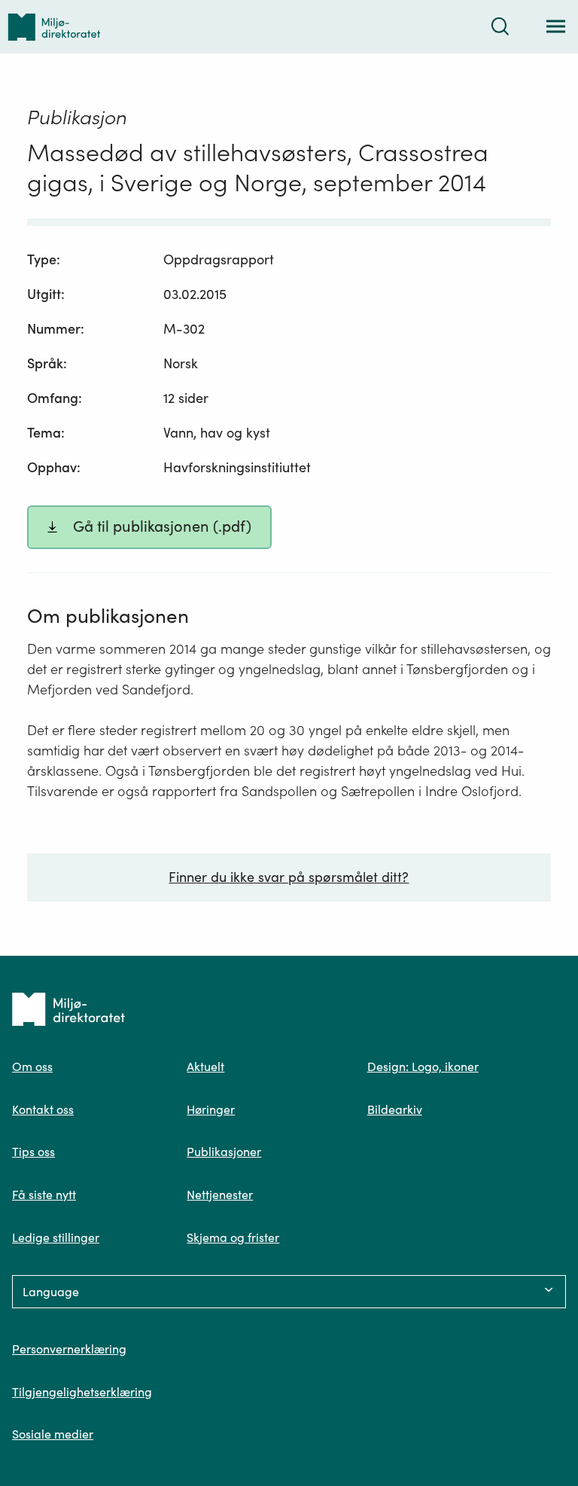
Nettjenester (220, 1194)
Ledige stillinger (55, 1237)
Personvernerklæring (69, 1348)
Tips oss (33, 1151)
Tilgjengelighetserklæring (82, 1391)
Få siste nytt (44, 1194)
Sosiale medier (52, 1434)
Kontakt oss (43, 1109)
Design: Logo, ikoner (423, 1066)
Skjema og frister (233, 1237)
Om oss (32, 1066)
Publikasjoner (224, 1151)
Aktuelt (205, 1066)
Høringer (211, 1109)
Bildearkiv (394, 1109)
